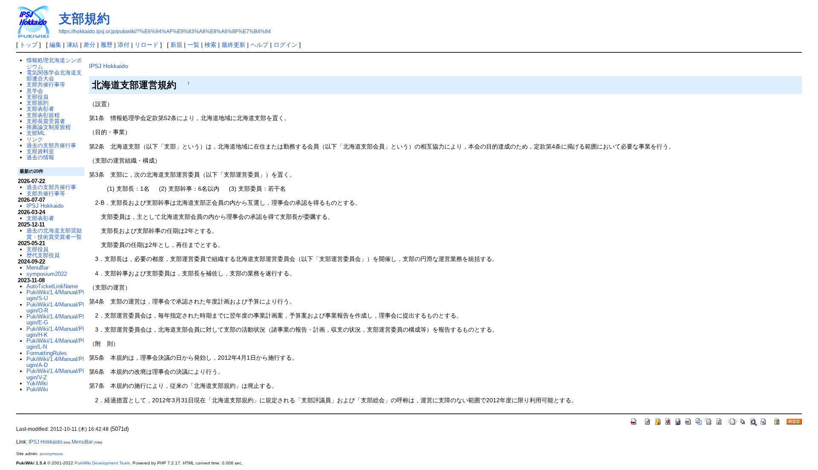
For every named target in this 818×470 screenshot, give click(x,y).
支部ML (35, 133)
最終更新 (233, 44)
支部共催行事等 (45, 84)
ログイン (285, 44)
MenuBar (37, 267)
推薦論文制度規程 (48, 127)
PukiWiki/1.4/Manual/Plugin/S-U (55, 295)
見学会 (34, 91)
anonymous (51, 453)
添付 (124, 44)
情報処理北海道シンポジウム (54, 63)
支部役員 (37, 97)
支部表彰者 (40, 109)
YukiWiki (37, 383)
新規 (176, 44)
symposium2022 (46, 274)
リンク (34, 139)
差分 (89, 44)
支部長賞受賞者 (45, 121)
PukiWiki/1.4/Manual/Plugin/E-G (55, 319)
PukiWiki (37, 389)
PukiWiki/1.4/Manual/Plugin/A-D (55, 362)
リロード (146, 44)
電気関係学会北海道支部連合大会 (54, 75)
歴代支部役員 (43, 255)
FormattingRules (46, 353)
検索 (210, 44)
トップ (28, 44)
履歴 (106, 44)
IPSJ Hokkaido (108, 66)
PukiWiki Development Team (102, 463)
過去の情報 (40, 157)
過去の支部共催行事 (51, 145)
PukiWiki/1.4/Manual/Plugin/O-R (55, 307)
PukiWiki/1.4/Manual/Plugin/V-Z (55, 374)
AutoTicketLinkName (52, 286)
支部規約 (84, 18)
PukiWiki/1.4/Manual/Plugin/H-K (55, 332)
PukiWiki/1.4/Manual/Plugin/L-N (55, 344)
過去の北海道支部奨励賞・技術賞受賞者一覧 (54, 233)
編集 (55, 44)
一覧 (193, 44)
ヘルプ (259, 44)
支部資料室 (40, 151)
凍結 (72, 44)
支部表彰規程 (43, 115)
